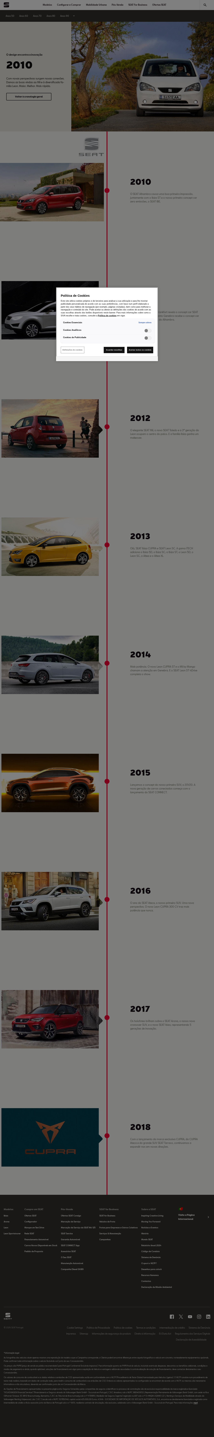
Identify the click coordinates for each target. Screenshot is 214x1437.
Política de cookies (107, 316)
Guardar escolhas (114, 350)
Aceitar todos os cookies (140, 350)
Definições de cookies (73, 350)
